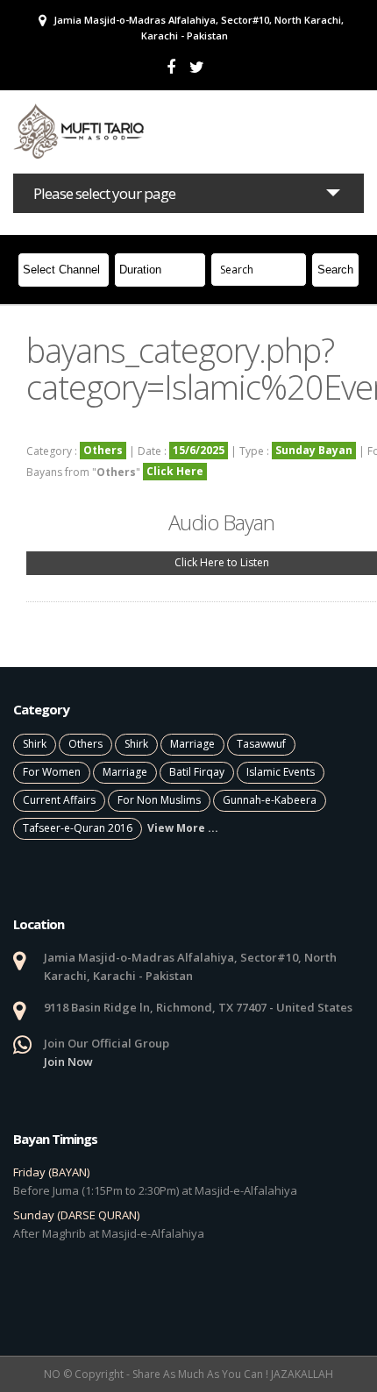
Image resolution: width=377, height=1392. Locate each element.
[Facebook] (171, 67)
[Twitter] (196, 67)
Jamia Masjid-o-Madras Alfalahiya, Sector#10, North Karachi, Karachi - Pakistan (197, 27)
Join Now (68, 1061)
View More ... (182, 827)
